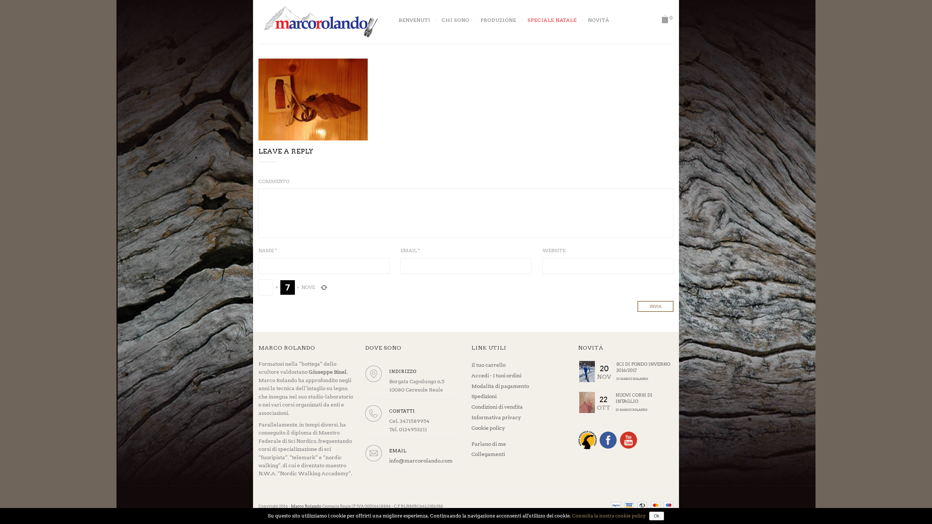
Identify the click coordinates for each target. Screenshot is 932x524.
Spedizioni (484, 396)
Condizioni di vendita (497, 407)
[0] (665, 19)
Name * (267, 250)
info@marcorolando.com (421, 461)
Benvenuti (414, 20)
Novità (598, 20)
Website (553, 250)
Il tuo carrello (488, 365)
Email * (410, 250)
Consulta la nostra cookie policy (608, 516)
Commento (273, 181)
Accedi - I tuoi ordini (496, 375)
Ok (656, 516)
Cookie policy (488, 428)
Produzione (498, 20)
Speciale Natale (552, 20)
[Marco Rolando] (320, 21)
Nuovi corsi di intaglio (634, 398)
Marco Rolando (634, 379)
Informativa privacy (496, 417)
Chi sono (455, 20)
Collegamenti (488, 454)
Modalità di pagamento (500, 386)
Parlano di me (488, 444)
